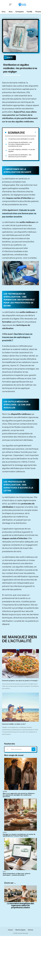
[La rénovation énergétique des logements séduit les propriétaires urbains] (20, 893)
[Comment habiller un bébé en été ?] (20, 707)
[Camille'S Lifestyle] (22, 4)
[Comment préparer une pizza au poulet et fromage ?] (20, 663)
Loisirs (5, 676)
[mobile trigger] (11, 4)
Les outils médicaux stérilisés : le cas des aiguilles (21, 150)
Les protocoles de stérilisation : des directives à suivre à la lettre (19, 156)
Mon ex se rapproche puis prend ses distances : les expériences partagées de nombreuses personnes (19, 794)
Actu (5, 719)
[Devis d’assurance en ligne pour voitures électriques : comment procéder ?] (20, 854)
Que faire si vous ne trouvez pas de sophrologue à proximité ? (17, 337)
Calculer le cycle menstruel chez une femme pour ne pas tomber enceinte (19, 213)
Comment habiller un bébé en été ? (14, 724)
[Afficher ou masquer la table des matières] (30, 132)
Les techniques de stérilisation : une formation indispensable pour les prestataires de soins (20, 144)
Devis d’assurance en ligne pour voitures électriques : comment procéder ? (16, 874)
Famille (5, 791)
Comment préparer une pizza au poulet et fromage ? (20, 680)
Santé (10, 57)
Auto (4, 871)
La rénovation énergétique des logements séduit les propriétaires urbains (20, 905)
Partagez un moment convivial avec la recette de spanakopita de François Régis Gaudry (19, 835)
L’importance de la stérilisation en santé (21, 139)
